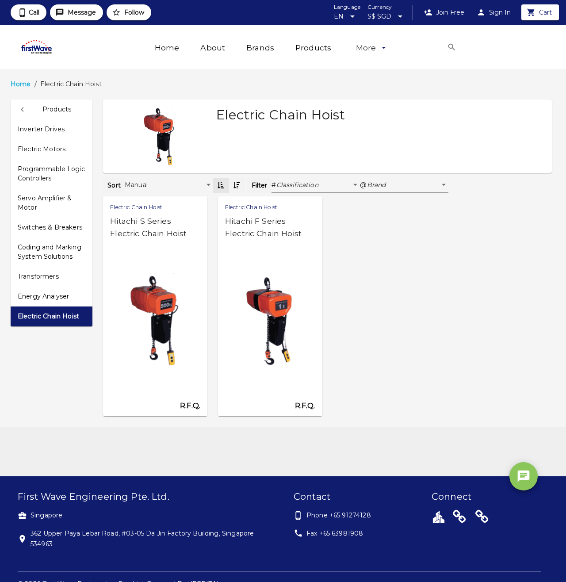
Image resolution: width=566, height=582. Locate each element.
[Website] (459, 518)
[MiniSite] (482, 518)
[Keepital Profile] (439, 517)
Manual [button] (136, 185)
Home (21, 84)
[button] (51, 109)
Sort (114, 185)
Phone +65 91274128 (338, 515)
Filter (260, 185)
